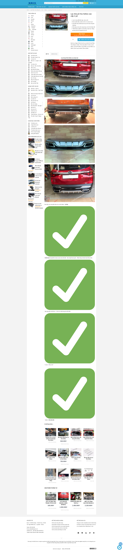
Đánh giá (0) (54, 53)
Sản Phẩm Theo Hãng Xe (69, 6)
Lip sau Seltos (90, 46)
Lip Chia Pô (87, 43)
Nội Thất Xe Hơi (41, 6)
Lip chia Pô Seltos (77, 46)
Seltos (78, 44)
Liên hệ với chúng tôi (57, 548)
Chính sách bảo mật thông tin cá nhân (59, 529)
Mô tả (47, 53)
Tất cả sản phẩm (83, 44)
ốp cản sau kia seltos (78, 48)
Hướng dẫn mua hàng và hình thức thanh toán (60, 524)
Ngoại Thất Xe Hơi (54, 6)
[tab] (47, 54)
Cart (93, 3)
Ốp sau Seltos (85, 48)
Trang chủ (31, 6)
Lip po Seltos (84, 46)
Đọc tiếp (92, 481)
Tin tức (81, 6)
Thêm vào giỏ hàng (86, 39)
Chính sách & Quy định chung (57, 522)
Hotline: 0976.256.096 (66, 548)
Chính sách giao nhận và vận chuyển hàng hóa (60, 526)
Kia (84, 43)
